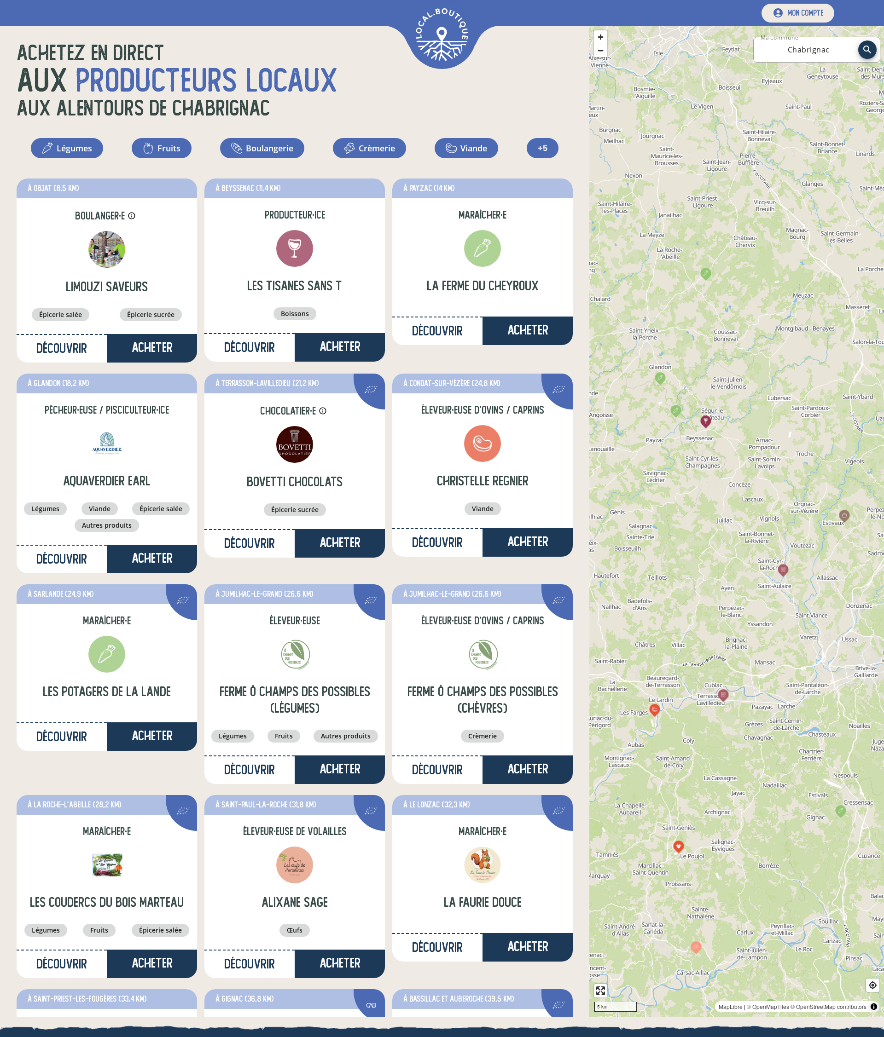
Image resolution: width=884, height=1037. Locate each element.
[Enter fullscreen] (600, 990)
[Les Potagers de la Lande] (106, 654)
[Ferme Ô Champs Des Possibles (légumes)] (294, 654)
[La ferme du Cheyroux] (482, 248)
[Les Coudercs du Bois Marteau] (106, 865)
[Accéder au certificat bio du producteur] (371, 390)
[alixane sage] (294, 865)
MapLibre (731, 1006)
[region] (736, 521)
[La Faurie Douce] (482, 865)
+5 (542, 148)
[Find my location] (872, 985)
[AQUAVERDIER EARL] (106, 443)
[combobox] (808, 49)
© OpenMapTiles (768, 1006)
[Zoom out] (600, 50)
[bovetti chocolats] (294, 444)
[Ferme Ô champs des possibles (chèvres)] (482, 654)
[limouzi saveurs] (106, 249)
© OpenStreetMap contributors (829, 1006)
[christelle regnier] (482, 443)
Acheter (152, 347)
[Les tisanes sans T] (294, 248)
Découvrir (61, 348)
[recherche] (867, 49)
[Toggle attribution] (873, 1006)
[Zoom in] (600, 37)
